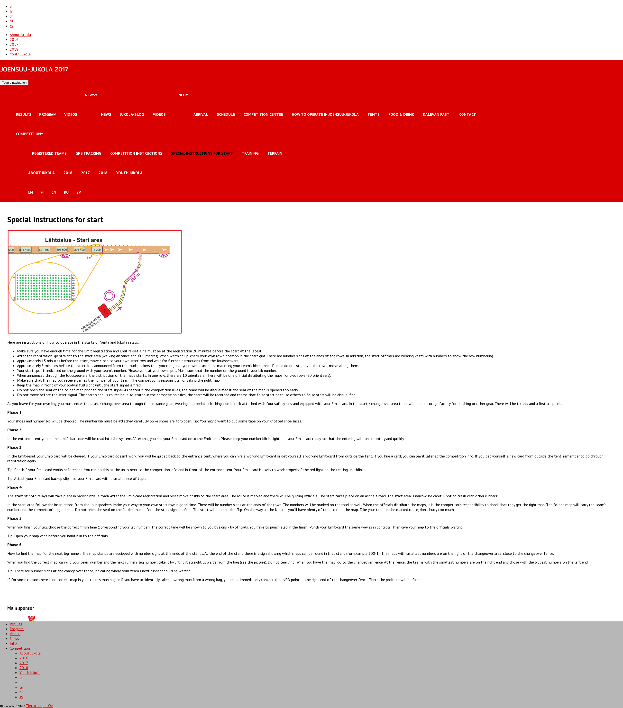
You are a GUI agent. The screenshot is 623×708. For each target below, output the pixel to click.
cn (11, 16)
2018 (14, 49)
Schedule (226, 114)
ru (11, 20)
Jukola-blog (132, 114)
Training (250, 153)
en (12, 6)
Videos (70, 114)
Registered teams (49, 153)
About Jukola (20, 34)
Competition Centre (263, 114)
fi (11, 11)
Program (47, 114)
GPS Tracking (88, 153)
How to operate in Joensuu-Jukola (325, 114)
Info (181, 94)
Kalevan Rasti (436, 114)
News (90, 94)
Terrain (274, 153)
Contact (467, 114)
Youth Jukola (20, 54)
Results (23, 114)
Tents (373, 114)
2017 (14, 44)
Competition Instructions (136, 153)
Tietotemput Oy (39, 705)
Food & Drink (401, 114)
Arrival (200, 114)
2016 (14, 39)
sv (11, 25)
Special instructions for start (202, 153)
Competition (28, 133)
